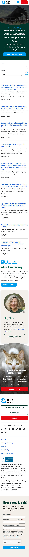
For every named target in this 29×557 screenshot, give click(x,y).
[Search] (15, 2)
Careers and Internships (14, 407)
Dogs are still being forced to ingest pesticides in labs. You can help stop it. (14, 125)
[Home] (7, 400)
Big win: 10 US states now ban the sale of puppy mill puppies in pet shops (13, 205)
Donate (24, 2)
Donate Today (14, 389)
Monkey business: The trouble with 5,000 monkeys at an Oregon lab (14, 107)
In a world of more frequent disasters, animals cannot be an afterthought (12, 244)
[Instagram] (5, 429)
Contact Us (14, 413)
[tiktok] (24, 429)
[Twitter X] (9, 429)
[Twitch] (2, 429)
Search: (3, 63)
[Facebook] (13, 429)
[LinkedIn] (20, 429)
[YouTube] (2, 433)
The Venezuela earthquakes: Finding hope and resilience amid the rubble (14, 185)
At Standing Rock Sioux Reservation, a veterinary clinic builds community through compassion (14, 87)
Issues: (3, 70)
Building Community (7, 443)
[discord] (5, 433)
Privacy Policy (5, 450)
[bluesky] (17, 429)
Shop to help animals (7, 453)
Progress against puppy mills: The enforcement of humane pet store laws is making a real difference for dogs (13, 166)
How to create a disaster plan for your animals (13, 145)
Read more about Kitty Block (14, 337)
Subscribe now (8, 284)
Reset (26, 75)
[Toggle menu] (18, 2)
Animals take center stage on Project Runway (14, 226)
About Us (3, 439)
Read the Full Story (14, 54)
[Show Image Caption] (28, 19)
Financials (4, 446)
